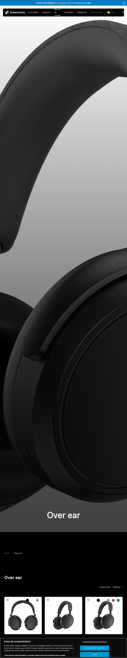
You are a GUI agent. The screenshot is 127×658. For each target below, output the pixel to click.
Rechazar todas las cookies (94, 648)
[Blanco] (32, 600)
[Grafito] (37, 600)
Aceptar (95, 654)
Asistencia (82, 12)
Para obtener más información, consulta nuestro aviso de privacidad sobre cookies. (35, 655)
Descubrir (68, 12)
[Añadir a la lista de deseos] (7, 600)
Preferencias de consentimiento (95, 642)
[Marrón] (113, 600)
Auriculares (33, 12)
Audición (46, 12)
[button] (111, 12)
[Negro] (27, 600)
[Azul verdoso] (118, 600)
